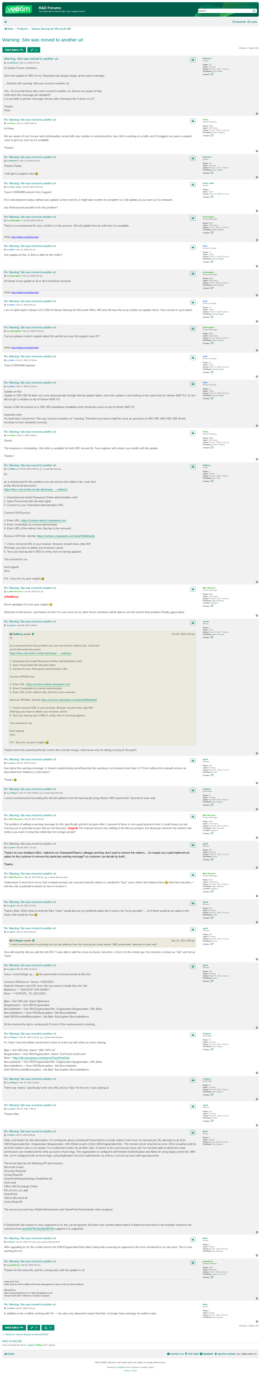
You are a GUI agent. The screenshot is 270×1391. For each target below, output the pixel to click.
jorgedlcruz (208, 1261)
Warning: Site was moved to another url (42, 39)
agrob (205, 759)
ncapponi (31, 1345)
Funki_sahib (208, 183)
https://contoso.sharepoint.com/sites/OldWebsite (66, 536)
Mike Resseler (209, 588)
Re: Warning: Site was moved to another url (30, 119)
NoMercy (207, 465)
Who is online (12, 1341)
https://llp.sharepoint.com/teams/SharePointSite (41, 1057)
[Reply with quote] (193, 59)
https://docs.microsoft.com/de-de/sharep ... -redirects (36, 489)
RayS (205, 1131)
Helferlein (207, 58)
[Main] (21, 8)
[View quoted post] (33, 634)
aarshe (206, 621)
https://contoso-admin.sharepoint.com (43, 520)
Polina (205, 120)
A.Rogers (207, 789)
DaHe (205, 246)
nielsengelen (208, 217)
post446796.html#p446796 (38, 1228)
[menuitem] (252, 22)
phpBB (121, 1367)
